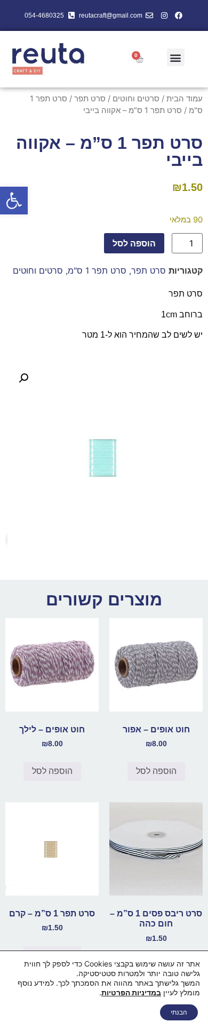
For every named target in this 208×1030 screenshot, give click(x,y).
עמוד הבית (184, 98)
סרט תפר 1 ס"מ (97, 270)
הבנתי (179, 1012)
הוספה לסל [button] (156, 771)
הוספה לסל (134, 243)
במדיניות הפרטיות (131, 992)
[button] (14, 200)
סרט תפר (90, 98)
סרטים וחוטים (136, 98)
